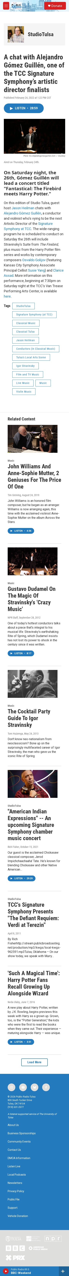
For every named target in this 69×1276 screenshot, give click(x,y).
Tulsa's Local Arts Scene (31, 357)
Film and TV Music (27, 374)
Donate (56, 6)
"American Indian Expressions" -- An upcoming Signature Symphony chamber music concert (31, 824)
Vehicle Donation (18, 1216)
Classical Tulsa (25, 331)
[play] (5, 1271)
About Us (13, 1125)
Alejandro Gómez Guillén (22, 213)
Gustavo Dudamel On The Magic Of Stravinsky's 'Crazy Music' (32, 598)
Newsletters (15, 1183)
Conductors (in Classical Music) (35, 348)
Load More (34, 1062)
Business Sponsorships (22, 1133)
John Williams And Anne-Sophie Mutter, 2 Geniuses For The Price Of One (34, 476)
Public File (14, 1199)
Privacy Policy (16, 1191)
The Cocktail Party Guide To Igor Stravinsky (29, 718)
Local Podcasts (17, 1174)
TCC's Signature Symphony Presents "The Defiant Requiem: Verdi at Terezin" (33, 914)
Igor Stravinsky (25, 365)
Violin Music (23, 391)
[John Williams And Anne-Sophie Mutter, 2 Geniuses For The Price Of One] (33, 439)
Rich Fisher (13, 846)
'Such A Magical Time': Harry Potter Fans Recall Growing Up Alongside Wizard (34, 983)
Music (43, 382)
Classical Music (25, 323)
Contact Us (14, 1149)
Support (12, 1207)
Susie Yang (36, 270)
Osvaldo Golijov (34, 260)
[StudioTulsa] (16, 34)
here (7, 296)
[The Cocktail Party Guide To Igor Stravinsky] (33, 684)
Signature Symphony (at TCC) (34, 314)
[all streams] (64, 1271)
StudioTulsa (40, 34)
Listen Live (14, 1166)
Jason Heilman (23, 208)
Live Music (23, 382)
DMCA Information (19, 1158)
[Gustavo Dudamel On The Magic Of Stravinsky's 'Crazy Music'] (33, 561)
